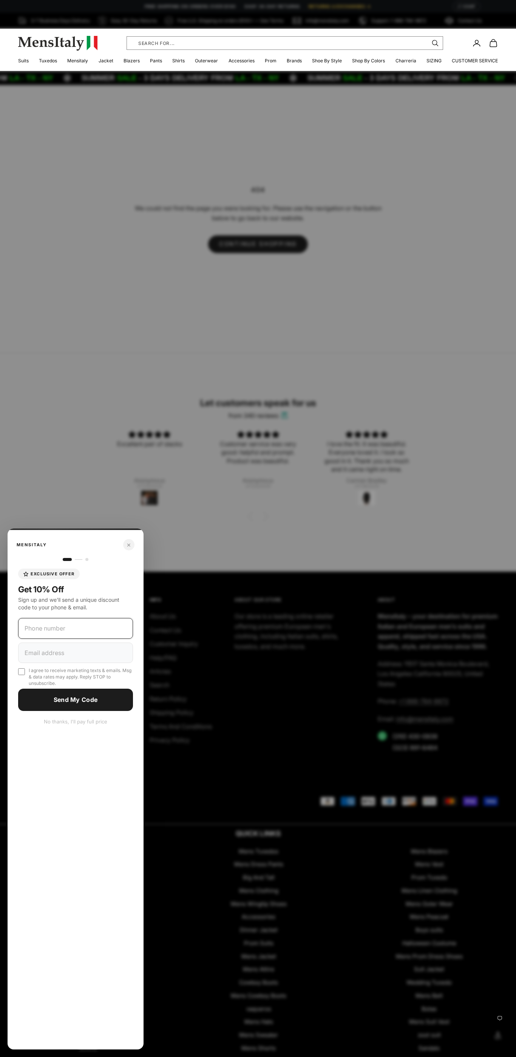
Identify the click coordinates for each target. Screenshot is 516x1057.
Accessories (242, 60)
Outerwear (206, 60)
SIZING (434, 60)
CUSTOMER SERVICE (475, 60)
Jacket (106, 60)
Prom (271, 60)
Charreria (405, 60)
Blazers (132, 60)
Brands (294, 60)
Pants (156, 60)
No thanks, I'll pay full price (75, 722)
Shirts (178, 60)
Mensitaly (77, 60)
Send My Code (76, 699)
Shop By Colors (368, 60)
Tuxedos (48, 60)
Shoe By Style (327, 60)
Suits (23, 60)
